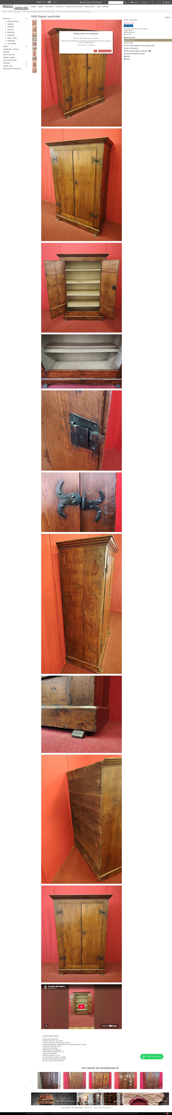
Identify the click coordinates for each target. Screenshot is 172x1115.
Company (33, 7)
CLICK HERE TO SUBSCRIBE (86, 45)
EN (158, 2)
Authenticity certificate (74, 7)
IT (152, 2)
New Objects (49, 7)
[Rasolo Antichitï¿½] (15, 7)
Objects (40, 7)
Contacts (105, 7)
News (99, 7)
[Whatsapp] (169, 2)
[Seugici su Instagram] (166, 2)
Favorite (135, 2)
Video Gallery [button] (89, 7)
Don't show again (105, 51)
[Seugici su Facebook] (163, 2)
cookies (49, 1113)
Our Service (59, 7)
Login (145, 2)
